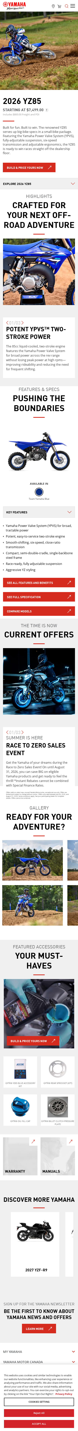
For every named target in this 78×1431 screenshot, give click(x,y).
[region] (39, 1397)
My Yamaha (12, 1351)
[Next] (22, 324)
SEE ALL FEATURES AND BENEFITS (30, 582)
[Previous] (7, 324)
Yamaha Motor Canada (23, 1362)
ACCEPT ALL (39, 1423)
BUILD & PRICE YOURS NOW (29, 1041)
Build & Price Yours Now (25, 167)
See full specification (24, 597)
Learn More (35, 1328)
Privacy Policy (63, 1394)
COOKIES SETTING (39, 1401)
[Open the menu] (67, 6)
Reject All (39, 1413)
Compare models (19, 611)
